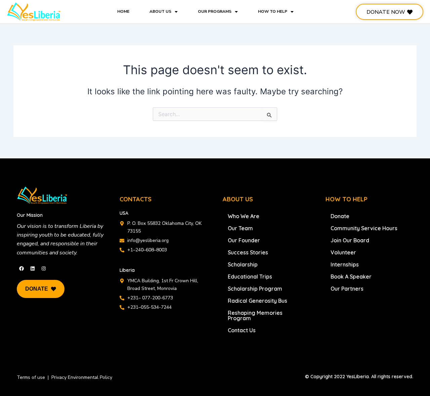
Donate (340, 216)
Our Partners (347, 288)
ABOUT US (160, 11)
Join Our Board (350, 240)
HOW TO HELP (272, 11)
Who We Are (243, 216)
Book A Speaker (351, 276)
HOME (123, 11)
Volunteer (343, 252)
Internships (345, 264)
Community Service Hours (364, 228)
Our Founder (244, 240)
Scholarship (243, 264)
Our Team (240, 228)
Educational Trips (250, 276)
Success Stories (248, 252)
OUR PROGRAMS (214, 11)
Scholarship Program (255, 288)
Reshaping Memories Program (255, 315)
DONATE (36, 289)
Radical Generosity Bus (257, 300)
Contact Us (242, 330)
